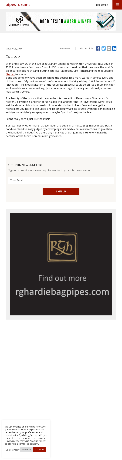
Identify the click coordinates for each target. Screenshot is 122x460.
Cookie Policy (12, 449)
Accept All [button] (39, 449)
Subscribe (102, 4)
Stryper (10, 74)
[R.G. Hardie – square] (61, 264)
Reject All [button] (26, 449)
